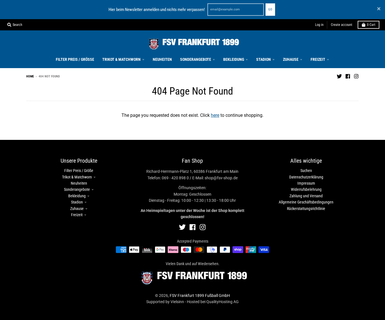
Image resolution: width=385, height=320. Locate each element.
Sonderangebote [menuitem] (195, 59)
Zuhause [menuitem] (290, 59)
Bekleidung (77, 196)
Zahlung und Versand (306, 196)
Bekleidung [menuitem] (233, 59)
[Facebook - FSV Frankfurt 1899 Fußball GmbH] (347, 76)
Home (30, 76)
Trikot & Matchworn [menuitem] (121, 59)
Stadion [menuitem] (263, 59)
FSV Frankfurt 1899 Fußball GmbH (200, 295)
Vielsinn (177, 301)
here (215, 115)
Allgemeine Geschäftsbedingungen (306, 202)
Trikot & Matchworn (77, 177)
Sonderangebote (77, 189)
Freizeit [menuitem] (318, 59)
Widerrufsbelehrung (306, 189)
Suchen (306, 170)
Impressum (306, 183)
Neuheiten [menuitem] (162, 59)
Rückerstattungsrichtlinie (306, 208)
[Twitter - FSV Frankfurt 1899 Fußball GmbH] (339, 76)
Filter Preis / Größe (78, 170)
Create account (341, 25)
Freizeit (77, 214)
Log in (319, 25)
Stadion (77, 202)
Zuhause (77, 208)
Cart (371, 25)
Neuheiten (79, 183)
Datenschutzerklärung (306, 177)
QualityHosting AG (222, 301)
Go (270, 9)
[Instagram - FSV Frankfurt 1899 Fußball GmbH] (356, 76)
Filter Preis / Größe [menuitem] (75, 59)
